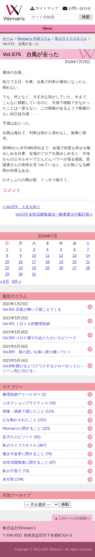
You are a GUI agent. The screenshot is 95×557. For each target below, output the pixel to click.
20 (74, 262)
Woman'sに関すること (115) (26, 428)
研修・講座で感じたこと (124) (28, 411)
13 (74, 255)
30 (20, 274)
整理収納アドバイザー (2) (24, 394)
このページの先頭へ (74, 518)
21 (88, 262)
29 (7, 274)
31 (34, 274)
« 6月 (4, 281)
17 (34, 262)
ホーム (8, 38)
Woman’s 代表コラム (34, 38)
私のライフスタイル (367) (24, 445)
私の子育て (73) (16, 471)
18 (47, 262)
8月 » (16, 281)
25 (47, 268)
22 (7, 268)
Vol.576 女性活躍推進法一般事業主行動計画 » (53, 214)
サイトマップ (46, 8)
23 (20, 268)
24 (34, 268)
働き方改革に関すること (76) (27, 454)
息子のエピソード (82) (22, 437)
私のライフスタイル (71, 38)
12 (61, 255)
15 (7, 262)
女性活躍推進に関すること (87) (29, 462)
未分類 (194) (13, 479)
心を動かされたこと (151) (24, 420)
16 (20, 262)
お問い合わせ (79, 8)
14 (88, 255)
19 (61, 262)
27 (74, 268)
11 (47, 255)
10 (34, 255)
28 (88, 268)
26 (61, 268)
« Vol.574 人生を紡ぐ (22, 207)
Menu (47, 28)
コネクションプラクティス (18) (29, 403)
